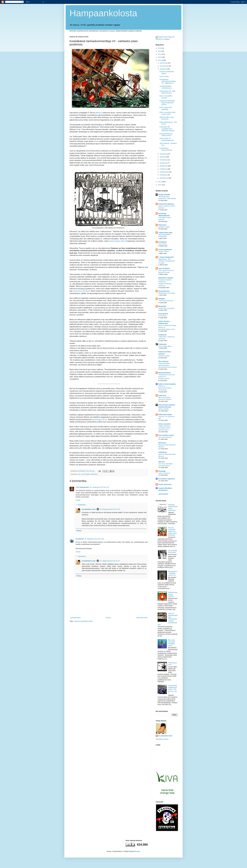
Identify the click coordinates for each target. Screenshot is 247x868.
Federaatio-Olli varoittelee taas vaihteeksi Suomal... (167, 129)
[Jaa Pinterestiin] (113, 471)
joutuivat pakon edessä (117, 241)
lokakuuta (163, 69)
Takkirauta (162, 395)
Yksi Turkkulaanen (82, 487)
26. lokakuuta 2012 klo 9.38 (94, 539)
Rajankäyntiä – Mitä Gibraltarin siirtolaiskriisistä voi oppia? (166, 261)
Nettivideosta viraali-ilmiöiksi (172, 594)
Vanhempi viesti (141, 618)
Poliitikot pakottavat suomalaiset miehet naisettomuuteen (164, 428)
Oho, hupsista (163, 361)
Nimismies (162, 443)
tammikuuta (164, 178)
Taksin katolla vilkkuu (165, 346)
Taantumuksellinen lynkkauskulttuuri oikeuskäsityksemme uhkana (167, 365)
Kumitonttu (80, 539)
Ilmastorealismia (164, 373)
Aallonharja (162, 452)
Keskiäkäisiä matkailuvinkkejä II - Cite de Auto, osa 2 (172, 689)
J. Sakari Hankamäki (166, 257)
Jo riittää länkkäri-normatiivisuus (166, 87)
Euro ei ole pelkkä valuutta (166, 97)
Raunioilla (162, 471)
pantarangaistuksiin (99, 419)
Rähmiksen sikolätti (165, 278)
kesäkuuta (163, 163)
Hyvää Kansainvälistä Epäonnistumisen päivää (167, 102)
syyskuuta (163, 154)
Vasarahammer (164, 291)
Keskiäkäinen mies (89, 509)
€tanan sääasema (164, 484)
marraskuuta (164, 66)
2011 (160, 182)
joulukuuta (163, 63)
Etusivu (108, 618)
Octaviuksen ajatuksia (166, 479)
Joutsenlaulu (162, 315)
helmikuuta (164, 175)
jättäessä (98, 113)
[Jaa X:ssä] (108, 471)
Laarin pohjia (164, 76)
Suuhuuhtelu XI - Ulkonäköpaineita (167, 139)
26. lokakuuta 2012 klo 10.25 (110, 509)
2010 (160, 185)
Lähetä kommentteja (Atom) (83, 621)
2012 (160, 60)
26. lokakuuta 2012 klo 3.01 (99, 487)
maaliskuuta (164, 172)
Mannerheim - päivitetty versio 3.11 (172, 573)
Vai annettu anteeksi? (165, 437)
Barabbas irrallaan (164, 227)
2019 (160, 48)
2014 (160, 54)
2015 (160, 51)
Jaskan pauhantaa (165, 249)
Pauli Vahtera (163, 314)
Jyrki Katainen (85, 474)
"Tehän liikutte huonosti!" (166, 300)
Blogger (137, 851)
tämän (96, 141)
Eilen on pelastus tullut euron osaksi (167, 113)
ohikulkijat (86, 291)
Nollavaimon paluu (165, 414)
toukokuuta (164, 166)
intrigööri (161, 299)
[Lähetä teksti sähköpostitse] (99, 471)
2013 (160, 57)
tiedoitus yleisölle (163, 409)
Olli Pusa (161, 462)
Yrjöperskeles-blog (165, 232)
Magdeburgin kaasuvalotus (166, 293)
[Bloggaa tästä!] (106, 471)
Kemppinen (162, 242)
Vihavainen (162, 225)
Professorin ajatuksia (166, 204)
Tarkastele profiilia (162, 739)
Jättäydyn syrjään (164, 356)
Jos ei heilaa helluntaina (172, 551)
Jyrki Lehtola (163, 494)
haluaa (71, 117)
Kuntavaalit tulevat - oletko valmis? (166, 134)
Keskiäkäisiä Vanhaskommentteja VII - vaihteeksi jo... (168, 81)
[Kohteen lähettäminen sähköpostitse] (103, 471)
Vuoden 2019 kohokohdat (166, 308)
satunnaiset (77, 291)
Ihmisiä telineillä (164, 195)
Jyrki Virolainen (164, 268)
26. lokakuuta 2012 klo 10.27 (110, 561)
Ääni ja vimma (162, 244)
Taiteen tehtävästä (164, 473)
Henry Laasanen (164, 424)
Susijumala (162, 335)
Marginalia (162, 306)
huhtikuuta (163, 169)
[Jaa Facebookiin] (111, 471)
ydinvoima (94, 474)
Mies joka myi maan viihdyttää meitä (171, 642)
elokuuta (163, 157)
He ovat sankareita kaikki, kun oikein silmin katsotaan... (172, 531)
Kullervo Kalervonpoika (167, 384)
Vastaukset (82, 505)
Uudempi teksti (75, 618)
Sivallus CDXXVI (163, 251)
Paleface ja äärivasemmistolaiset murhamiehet (164, 388)
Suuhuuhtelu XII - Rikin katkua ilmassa (168, 92)
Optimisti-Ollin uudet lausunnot (167, 118)
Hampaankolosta (103, 13)
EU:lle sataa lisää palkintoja (166, 108)
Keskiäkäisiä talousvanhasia (166, 149)
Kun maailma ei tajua (166, 435)
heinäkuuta (164, 160)
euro (79, 474)
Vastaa (78, 500)
